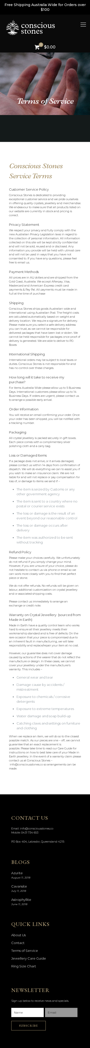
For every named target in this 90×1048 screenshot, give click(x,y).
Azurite (17, 873)
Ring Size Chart (23, 966)
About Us (18, 935)
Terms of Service (24, 951)
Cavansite (19, 886)
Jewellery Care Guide (28, 958)
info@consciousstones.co (36, 828)
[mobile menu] (83, 24)
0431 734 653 (29, 832)
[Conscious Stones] (47, 27)
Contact (17, 943)
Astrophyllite (21, 900)
